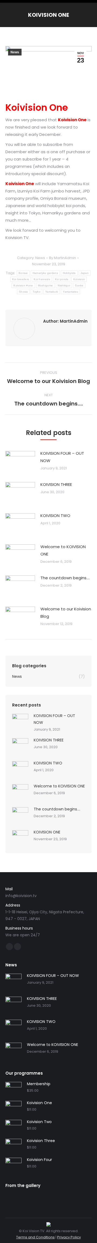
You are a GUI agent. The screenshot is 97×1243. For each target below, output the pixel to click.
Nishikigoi (64, 285)
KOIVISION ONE (47, 832)
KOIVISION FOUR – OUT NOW (62, 456)
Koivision (79, 279)
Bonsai (23, 273)
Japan (85, 273)
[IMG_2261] (20, 1197)
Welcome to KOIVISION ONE (63, 550)
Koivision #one (23, 285)
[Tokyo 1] (62, 1197)
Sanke (79, 285)
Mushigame (45, 285)
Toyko (36, 291)
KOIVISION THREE (56, 484)
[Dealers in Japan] (44, 1197)
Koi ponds (61, 279)
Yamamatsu (70, 291)
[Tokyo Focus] (8, 1197)
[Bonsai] (56, 1197)
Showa (23, 291)
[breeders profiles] (50, 1197)
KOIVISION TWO (55, 515)
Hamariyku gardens (45, 273)
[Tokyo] (14, 1197)
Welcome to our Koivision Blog (65, 612)
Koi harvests (42, 279)
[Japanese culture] (68, 1197)
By (62, 257)
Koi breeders (20, 279)
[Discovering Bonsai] (32, 1197)
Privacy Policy (69, 1237)
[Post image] (20, 462)
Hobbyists (69, 273)
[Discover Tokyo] (26, 1197)
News (15, 52)
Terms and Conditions (35, 1237)
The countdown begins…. (65, 578)
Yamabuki (51, 291)
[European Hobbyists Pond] (38, 1197)
